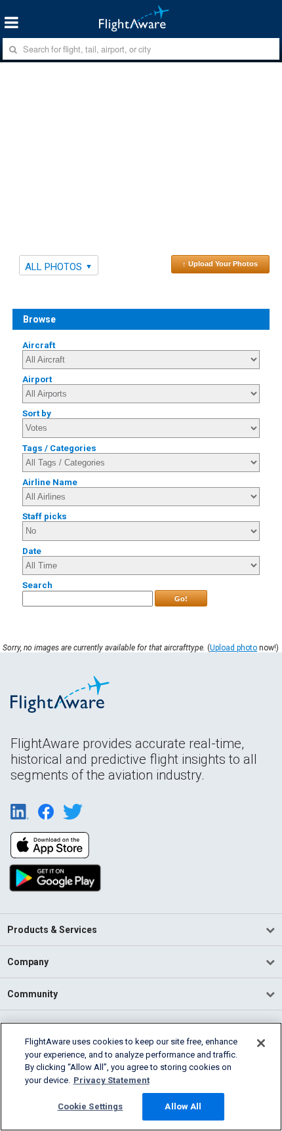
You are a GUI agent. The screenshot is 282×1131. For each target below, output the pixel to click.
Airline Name (49, 482)
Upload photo (233, 647)
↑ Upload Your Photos (220, 264)
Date (31, 551)
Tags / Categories (59, 448)
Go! (181, 599)
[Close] (261, 1043)
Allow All (183, 1106)
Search (37, 585)
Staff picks (44, 516)
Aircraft (38, 345)
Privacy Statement (111, 1080)
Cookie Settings (90, 1106)
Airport (37, 379)
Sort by (36, 413)
